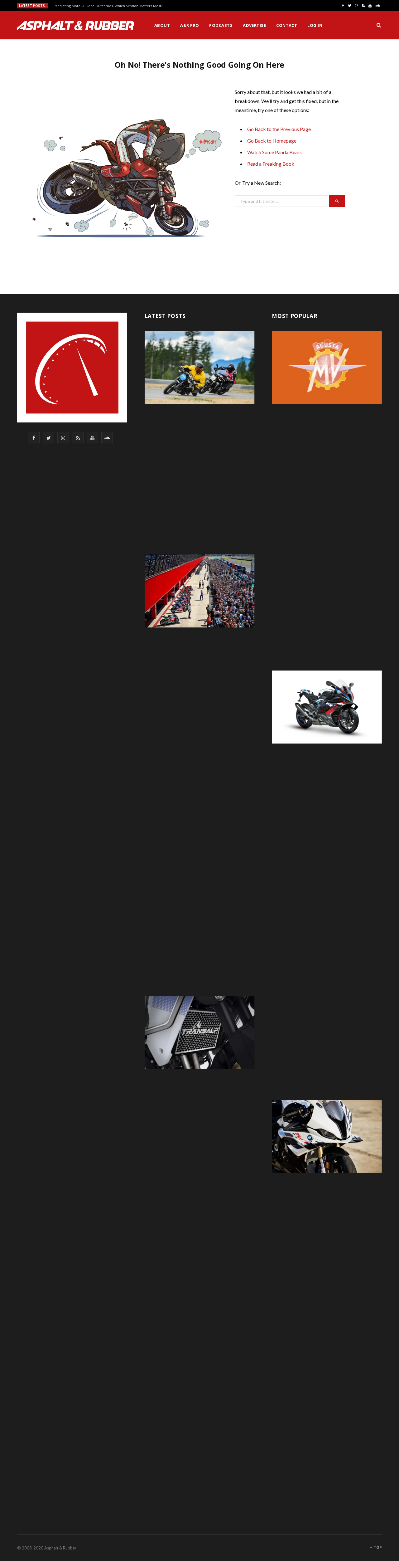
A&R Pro (189, 25)
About (162, 25)
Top (377, 1547)
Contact (286, 25)
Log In (314, 25)
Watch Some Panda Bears (274, 152)
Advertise (254, 25)
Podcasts (221, 25)
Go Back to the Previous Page (279, 129)
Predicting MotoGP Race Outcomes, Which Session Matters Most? (108, 6)
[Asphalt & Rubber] (75, 25)
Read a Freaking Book (270, 164)
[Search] (379, 25)
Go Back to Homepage (271, 141)
